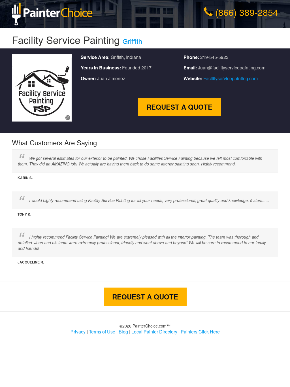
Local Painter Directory (154, 331)
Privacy (78, 331)
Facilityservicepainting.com (230, 78)
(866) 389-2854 (246, 11)
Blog (123, 331)
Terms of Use (102, 331)
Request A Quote (179, 107)
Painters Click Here (200, 331)
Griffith (132, 41)
